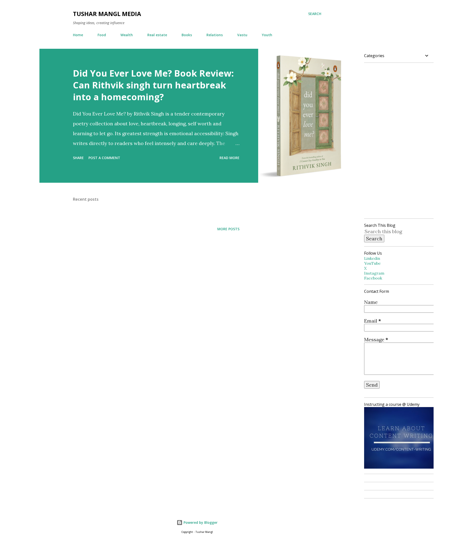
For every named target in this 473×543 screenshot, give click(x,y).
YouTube (372, 263)
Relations (214, 35)
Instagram (374, 273)
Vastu (242, 35)
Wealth (126, 35)
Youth (267, 35)
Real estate (157, 35)
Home (78, 35)
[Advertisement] (187, 265)
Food (102, 35)
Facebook (373, 278)
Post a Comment (104, 157)
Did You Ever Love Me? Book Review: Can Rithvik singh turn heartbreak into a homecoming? (153, 85)
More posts (228, 229)
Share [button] (78, 157)
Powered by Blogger (200, 522)
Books (187, 35)
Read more (229, 157)
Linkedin (372, 258)
